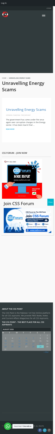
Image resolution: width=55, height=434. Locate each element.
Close (50, 202)
